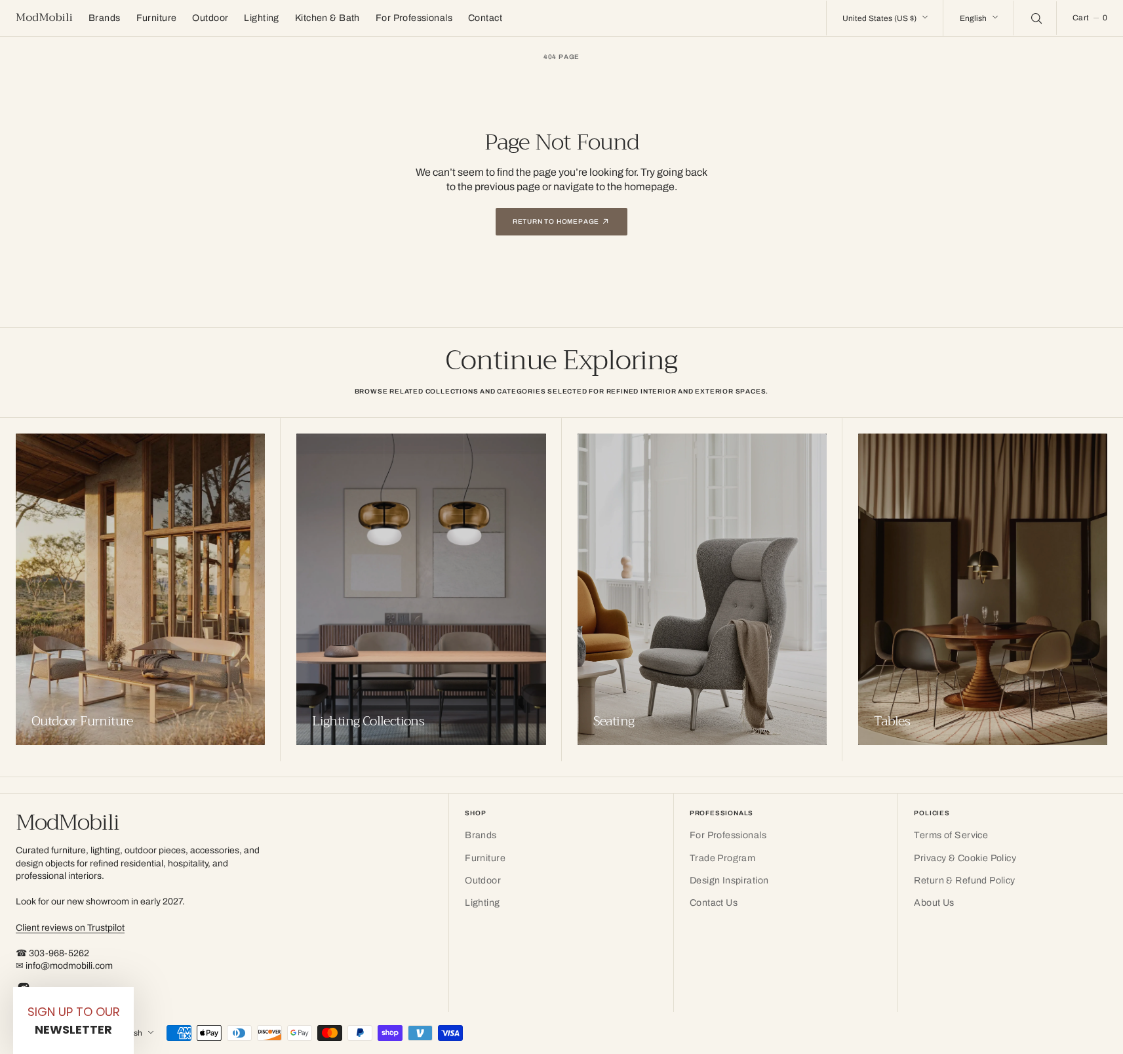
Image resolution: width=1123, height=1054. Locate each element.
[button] (1089, 18)
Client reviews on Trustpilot (70, 928)
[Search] (1035, 18)
